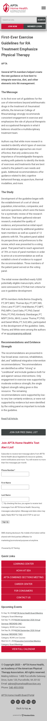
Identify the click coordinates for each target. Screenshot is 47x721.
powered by (17, 715)
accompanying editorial (19, 333)
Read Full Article (9, 418)
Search (41, 20)
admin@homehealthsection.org (24, 683)
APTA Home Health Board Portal (17, 695)
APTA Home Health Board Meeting (28, 613)
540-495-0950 (16, 687)
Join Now (12, 26)
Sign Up (5, 522)
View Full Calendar (23, 649)
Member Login (34, 26)
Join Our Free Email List (23, 432)
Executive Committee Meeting (28, 641)
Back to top (22, 708)
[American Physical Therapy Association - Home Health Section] (15, 13)
